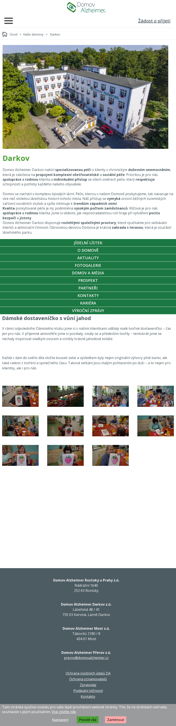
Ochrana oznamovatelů (88, 679)
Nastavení (60, 719)
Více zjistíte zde (64, 711)
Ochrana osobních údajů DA (88, 673)
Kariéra (88, 303)
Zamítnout (115, 719)
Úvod (13, 34)
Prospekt (88, 280)
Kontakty (88, 295)
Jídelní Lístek (88, 242)
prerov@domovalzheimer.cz (86, 657)
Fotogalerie (88, 265)
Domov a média (88, 272)
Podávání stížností (88, 690)
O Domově (88, 250)
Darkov (55, 34)
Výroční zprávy (88, 310)
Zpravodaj (88, 684)
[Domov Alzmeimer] (86, 7)
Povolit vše (87, 719)
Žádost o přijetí (154, 21)
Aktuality (88, 257)
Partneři (88, 288)
